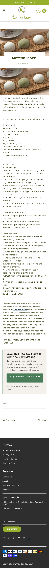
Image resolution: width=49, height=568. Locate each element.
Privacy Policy (9, 455)
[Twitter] (4, 538)
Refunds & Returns (11, 485)
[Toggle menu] (4, 10)
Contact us (7, 477)
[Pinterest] (15, 538)
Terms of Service (10, 459)
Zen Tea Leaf (27, 564)
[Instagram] (20, 538)
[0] (44, 12)
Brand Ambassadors (11, 450)
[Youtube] (25, 538)
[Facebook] (10, 538)
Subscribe (12, 529)
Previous (10, 420)
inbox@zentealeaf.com (12, 508)
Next (40, 420)
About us (6, 481)
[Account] (38, 12)
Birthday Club (9, 463)
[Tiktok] (30, 538)
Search (6, 489)
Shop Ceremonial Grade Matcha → (25, 378)
